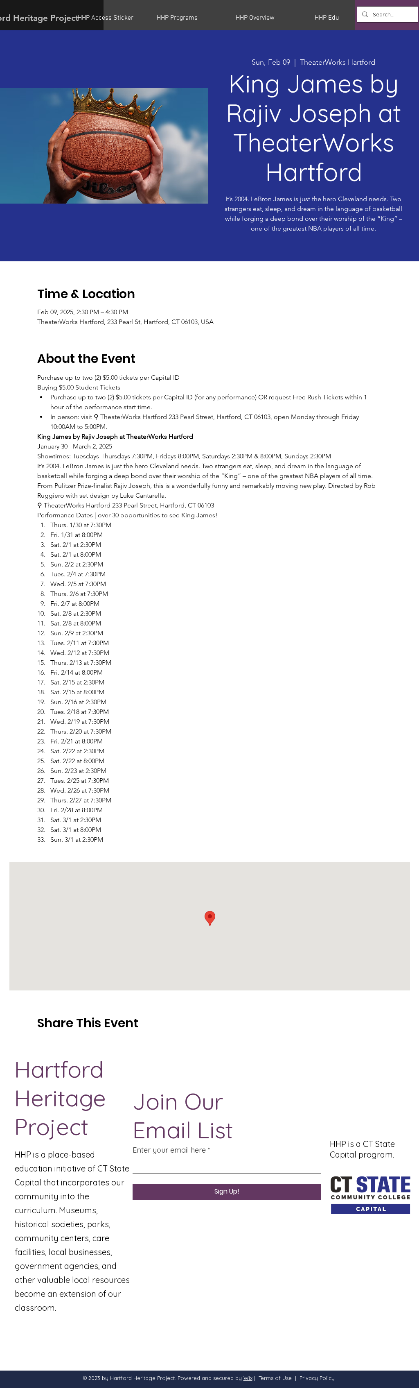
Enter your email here (169, 1150)
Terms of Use (275, 1378)
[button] (111, 18)
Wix (247, 1378)
